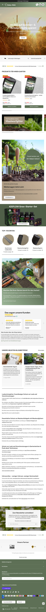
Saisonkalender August (10, 366)
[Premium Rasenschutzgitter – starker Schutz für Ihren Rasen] (34, 84)
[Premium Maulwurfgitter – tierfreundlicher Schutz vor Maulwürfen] (12, 84)
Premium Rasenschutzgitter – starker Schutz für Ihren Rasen (33, 96)
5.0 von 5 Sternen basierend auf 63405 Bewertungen (25, 66)
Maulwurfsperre (37, 248)
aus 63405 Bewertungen (10, 316)
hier (23, 440)
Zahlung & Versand (33, 607)
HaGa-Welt (6, 605)
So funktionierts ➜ (9, 197)
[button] (43, 5)
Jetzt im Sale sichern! (23, 223)
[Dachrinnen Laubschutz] (8, 240)
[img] (23, 315)
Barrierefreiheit (14, 609)
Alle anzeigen (41, 350)
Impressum (16, 607)
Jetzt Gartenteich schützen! (8, 470)
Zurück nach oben (23, 557)
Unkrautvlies (24, 498)
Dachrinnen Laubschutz (8, 249)
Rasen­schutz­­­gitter (23, 248)
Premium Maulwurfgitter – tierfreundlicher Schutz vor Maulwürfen (9, 97)
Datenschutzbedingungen (24, 607)
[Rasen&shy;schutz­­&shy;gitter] (23, 240)
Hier (3, 413)
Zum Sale (23, 37)
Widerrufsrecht (41, 607)
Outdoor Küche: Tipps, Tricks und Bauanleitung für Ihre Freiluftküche (33, 368)
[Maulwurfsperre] (37, 240)
